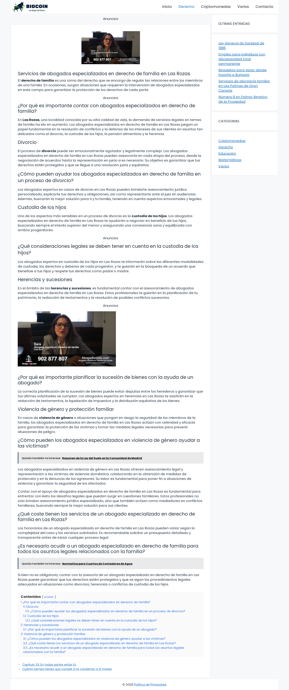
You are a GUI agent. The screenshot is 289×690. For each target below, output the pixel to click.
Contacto (264, 6)
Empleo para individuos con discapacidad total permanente (241, 59)
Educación (227, 153)
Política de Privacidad (150, 684)
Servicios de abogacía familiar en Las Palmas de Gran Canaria (244, 86)
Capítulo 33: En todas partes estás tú (49, 665)
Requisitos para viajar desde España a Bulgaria (242, 72)
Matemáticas (229, 160)
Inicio (167, 6)
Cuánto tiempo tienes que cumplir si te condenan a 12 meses (67, 669)
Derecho (186, 6)
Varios (243, 6)
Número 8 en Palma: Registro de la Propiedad (242, 99)
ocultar (49, 597)
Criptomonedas (216, 6)
